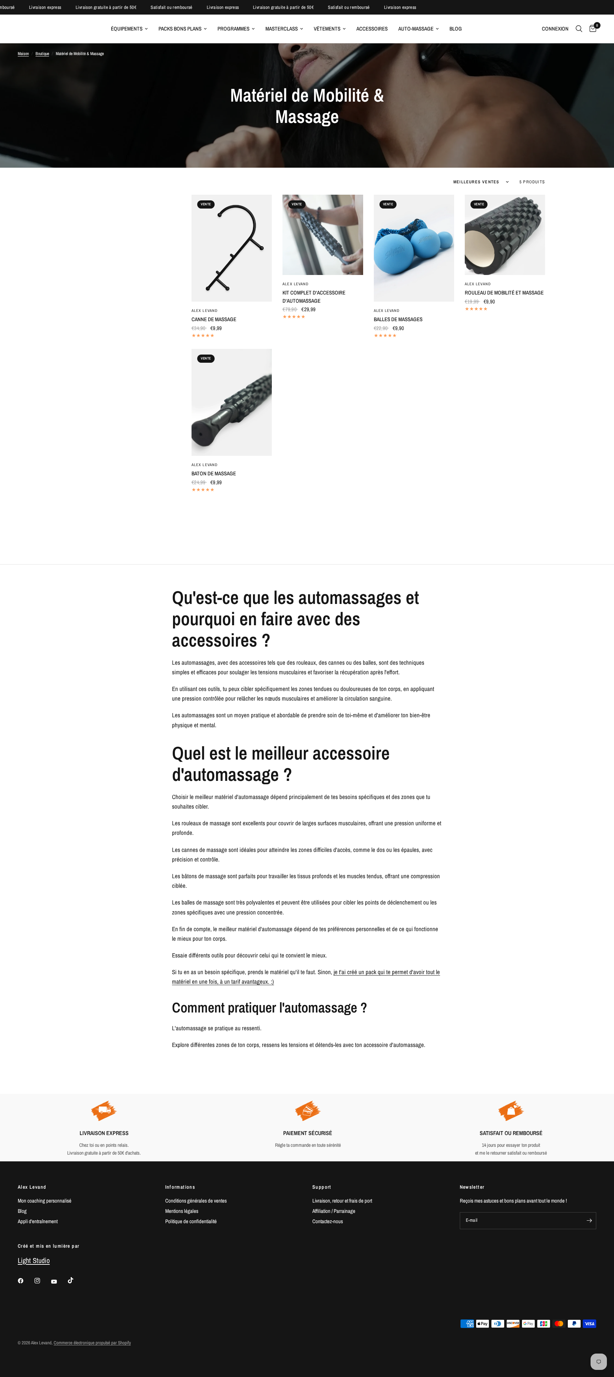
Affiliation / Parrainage (333, 1211)
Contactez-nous (327, 1221)
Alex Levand (205, 310)
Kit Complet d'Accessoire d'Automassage (313, 296)
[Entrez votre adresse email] (589, 1220)
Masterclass (281, 28)
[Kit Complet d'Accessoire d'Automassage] (322, 235)
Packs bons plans (179, 28)
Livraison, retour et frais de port (342, 1200)
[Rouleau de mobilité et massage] (505, 235)
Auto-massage (415, 28)
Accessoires (372, 28)
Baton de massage (214, 473)
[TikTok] (76, 1280)
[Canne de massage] (232, 248)
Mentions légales (181, 1211)
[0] (591, 29)
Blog (455, 28)
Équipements (126, 28)
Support (322, 1186)
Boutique (42, 53)
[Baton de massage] (232, 402)
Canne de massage (214, 319)
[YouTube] (59, 1281)
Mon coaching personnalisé (44, 1200)
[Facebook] (25, 1281)
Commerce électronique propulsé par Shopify (92, 1343)
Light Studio (34, 1260)
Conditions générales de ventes (196, 1200)
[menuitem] (129, 29)
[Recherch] (579, 29)
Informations (180, 1186)
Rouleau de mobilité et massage (504, 292)
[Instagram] (42, 1281)
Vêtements (327, 28)
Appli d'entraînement (38, 1221)
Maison (23, 53)
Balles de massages (398, 319)
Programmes (233, 28)
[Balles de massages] (414, 248)
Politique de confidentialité (191, 1221)
